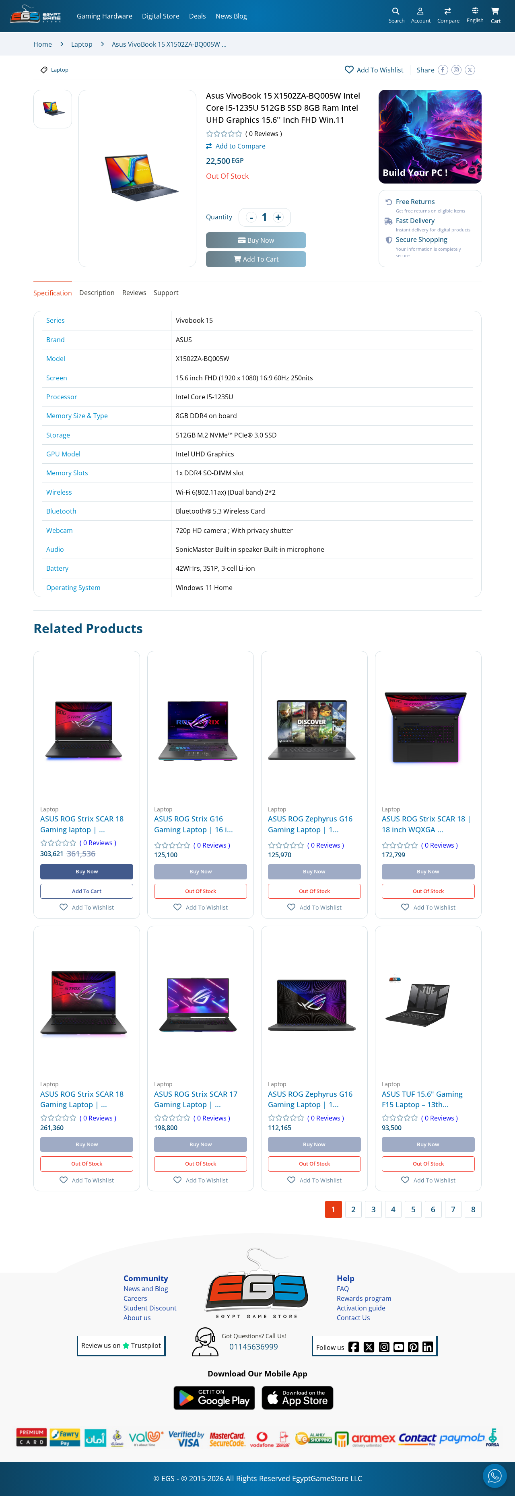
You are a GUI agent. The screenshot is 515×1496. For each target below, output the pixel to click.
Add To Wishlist (93, 907)
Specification (52, 293)
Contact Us (353, 1317)
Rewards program (364, 1298)
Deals (197, 16)
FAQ (343, 1288)
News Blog (231, 16)
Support (166, 292)
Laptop (82, 44)
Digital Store (160, 16)
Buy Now (260, 240)
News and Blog (146, 1288)
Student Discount (150, 1308)
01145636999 (253, 1346)
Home (42, 44)
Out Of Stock (200, 891)
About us (137, 1317)
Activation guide (361, 1308)
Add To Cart (260, 259)
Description (97, 292)
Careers (135, 1298)
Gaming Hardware (104, 16)
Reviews (134, 292)
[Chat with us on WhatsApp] (495, 1476)
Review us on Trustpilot (121, 1345)
